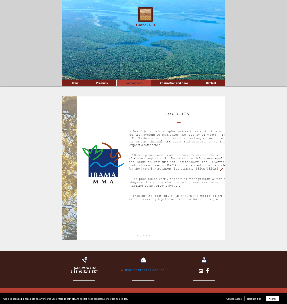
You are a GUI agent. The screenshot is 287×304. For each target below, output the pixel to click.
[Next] (221, 168)
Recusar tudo (254, 298)
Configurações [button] (234, 298)
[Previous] (65, 168)
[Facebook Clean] (207, 270)
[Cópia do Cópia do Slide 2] (146, 235)
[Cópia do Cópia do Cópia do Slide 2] (149, 235)
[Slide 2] (140, 236)
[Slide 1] (137, 235)
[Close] (283, 298)
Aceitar (272, 298)
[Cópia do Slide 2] (143, 235)
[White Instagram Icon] (201, 270)
